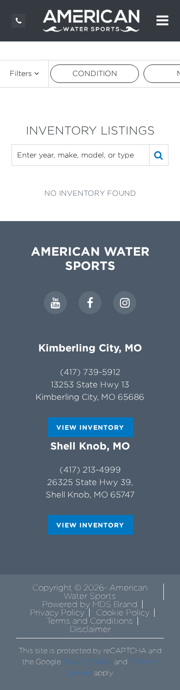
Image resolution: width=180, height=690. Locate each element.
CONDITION (94, 73)
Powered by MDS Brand (90, 604)
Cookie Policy (123, 612)
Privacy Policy (57, 612)
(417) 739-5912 (90, 372)
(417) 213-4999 (90, 469)
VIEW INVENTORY (90, 427)
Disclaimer (90, 629)
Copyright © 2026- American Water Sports (90, 591)
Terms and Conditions (90, 620)
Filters (22, 73)
